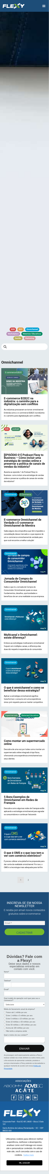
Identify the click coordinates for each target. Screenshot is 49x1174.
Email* (6, 989)
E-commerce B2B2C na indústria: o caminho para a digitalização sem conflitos (21, 401)
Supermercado (11, 715)
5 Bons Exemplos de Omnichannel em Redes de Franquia (21, 799)
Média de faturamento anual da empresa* (19, 1009)
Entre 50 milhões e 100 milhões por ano (21, 1025)
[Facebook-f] (13, 1097)
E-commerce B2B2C (13, 372)
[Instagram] (20, 1097)
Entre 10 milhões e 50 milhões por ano (20, 1022)
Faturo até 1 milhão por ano (16, 1012)
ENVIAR (24, 1048)
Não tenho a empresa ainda (16, 1031)
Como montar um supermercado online (24, 742)
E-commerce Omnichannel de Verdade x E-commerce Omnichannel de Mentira (22, 522)
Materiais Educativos (30, 715)
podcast (16, 429)
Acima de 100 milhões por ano (17, 1028)
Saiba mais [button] (28, 1155)
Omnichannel (10, 494)
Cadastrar (24, 932)
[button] (43, 5)
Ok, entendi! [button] (24, 1163)
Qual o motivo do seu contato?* (16, 1035)
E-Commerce (25, 494)
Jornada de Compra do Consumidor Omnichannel (20, 580)
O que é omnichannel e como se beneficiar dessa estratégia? (24, 689)
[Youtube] (28, 1097)
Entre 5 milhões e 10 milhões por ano (20, 1019)
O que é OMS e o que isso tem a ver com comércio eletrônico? (24, 854)
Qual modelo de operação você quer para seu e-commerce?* (22, 999)
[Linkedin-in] (35, 1097)
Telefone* (7, 981)
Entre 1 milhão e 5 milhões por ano (19, 1016)
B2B (7, 429)
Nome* (6, 972)
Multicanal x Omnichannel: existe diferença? (21, 636)
